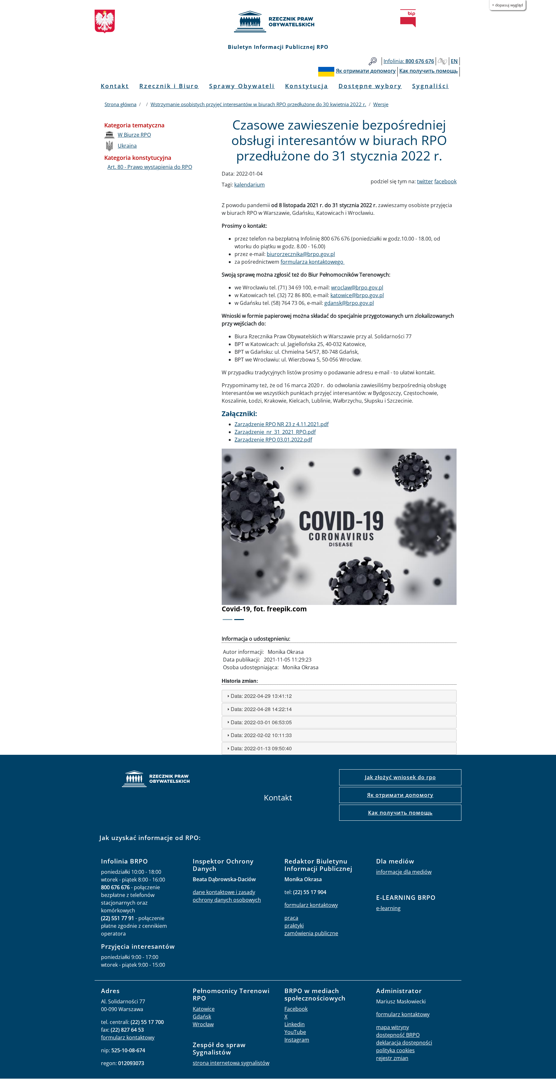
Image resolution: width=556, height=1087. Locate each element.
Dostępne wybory (370, 86)
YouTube (295, 1032)
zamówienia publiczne (311, 933)
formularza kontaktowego (313, 261)
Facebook (296, 1008)
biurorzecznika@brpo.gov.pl (301, 254)
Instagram (296, 1039)
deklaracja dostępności (404, 1042)
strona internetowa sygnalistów (231, 1062)
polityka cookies (395, 1050)
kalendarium (249, 184)
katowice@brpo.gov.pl (357, 295)
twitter (425, 181)
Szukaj (373, 61)
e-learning (388, 908)
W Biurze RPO (134, 134)
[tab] (339, 696)
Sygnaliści (430, 86)
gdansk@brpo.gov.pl (349, 302)
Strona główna (120, 104)
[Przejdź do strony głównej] (278, 21)
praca (291, 917)
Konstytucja (306, 86)
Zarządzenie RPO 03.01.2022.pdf (273, 439)
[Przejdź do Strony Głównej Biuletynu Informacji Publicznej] (408, 18)
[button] (239, 539)
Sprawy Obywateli (242, 86)
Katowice (204, 1008)
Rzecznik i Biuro (169, 86)
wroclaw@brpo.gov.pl (357, 287)
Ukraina (127, 145)
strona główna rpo (156, 780)
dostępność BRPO (398, 1034)
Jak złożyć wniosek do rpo (400, 777)
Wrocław (203, 1024)
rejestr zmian (392, 1058)
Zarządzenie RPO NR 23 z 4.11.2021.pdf (282, 424)
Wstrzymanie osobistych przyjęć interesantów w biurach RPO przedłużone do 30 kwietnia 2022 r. (258, 104)
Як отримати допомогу (400, 795)
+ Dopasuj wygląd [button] (507, 5)
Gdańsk (202, 1016)
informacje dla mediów (403, 871)
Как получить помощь (400, 812)
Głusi (442, 61)
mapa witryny (392, 1027)
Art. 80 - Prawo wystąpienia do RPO (149, 166)
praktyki (294, 925)
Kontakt (115, 86)
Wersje (380, 104)
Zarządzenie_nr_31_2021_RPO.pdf (275, 431)
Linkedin (294, 1024)
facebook (445, 181)
